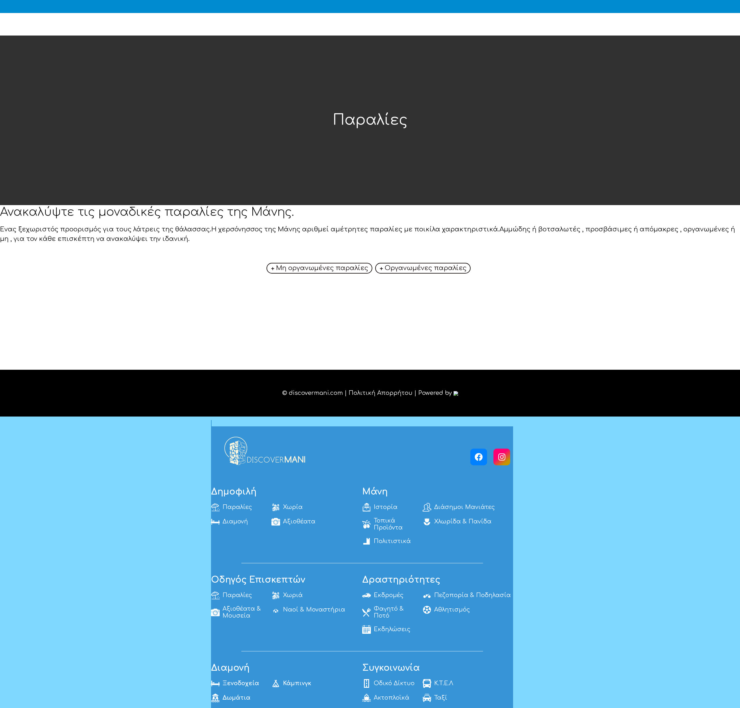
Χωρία (293, 507)
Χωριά (293, 595)
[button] (733, 6)
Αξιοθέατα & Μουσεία (242, 612)
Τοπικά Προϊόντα (388, 524)
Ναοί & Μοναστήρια (314, 609)
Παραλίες (237, 507)
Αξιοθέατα (299, 521)
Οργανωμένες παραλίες (426, 268)
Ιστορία (385, 507)
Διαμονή (235, 521)
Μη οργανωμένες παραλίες (322, 268)
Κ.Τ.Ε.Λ (443, 683)
